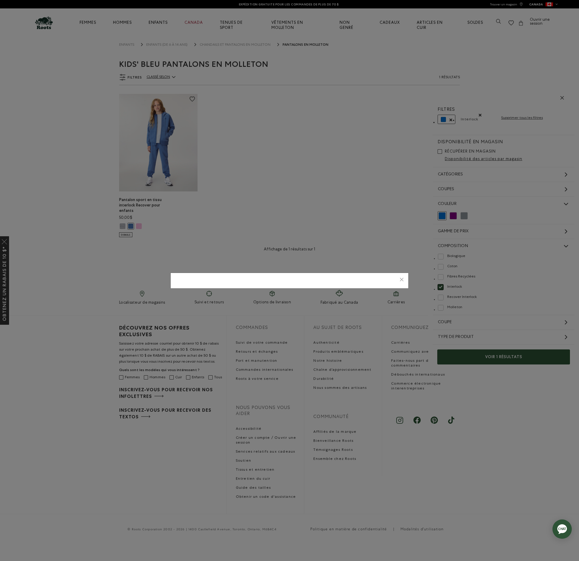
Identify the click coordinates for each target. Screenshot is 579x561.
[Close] (401, 280)
